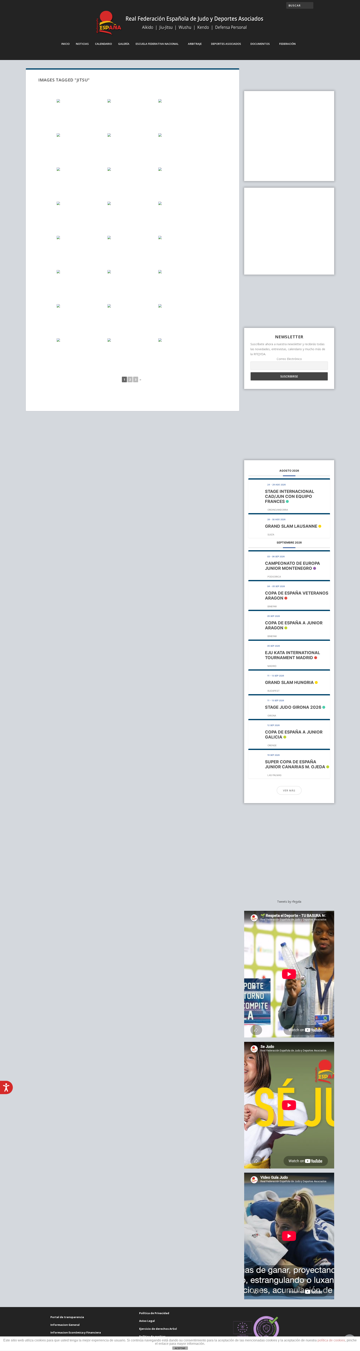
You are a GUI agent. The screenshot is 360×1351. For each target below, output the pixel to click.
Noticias (82, 44)
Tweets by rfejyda (289, 902)
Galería (123, 44)
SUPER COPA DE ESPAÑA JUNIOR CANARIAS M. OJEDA (295, 764)
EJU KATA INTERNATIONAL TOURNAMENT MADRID (292, 655)
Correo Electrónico (289, 359)
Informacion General (65, 1325)
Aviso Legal (147, 1321)
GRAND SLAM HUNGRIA (289, 682)
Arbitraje (195, 44)
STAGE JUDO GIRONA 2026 (293, 707)
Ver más (289, 790)
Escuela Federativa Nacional (157, 44)
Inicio (65, 44)
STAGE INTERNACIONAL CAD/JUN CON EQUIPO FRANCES (289, 496)
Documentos (260, 44)
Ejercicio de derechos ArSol (158, 1329)
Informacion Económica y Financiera (75, 1332)
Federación (287, 44)
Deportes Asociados (226, 44)
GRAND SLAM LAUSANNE (291, 526)
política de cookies (331, 1340)
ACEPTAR (180, 1348)
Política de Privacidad (154, 1313)
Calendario (103, 44)
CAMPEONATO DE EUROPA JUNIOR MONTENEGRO (292, 566)
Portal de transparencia (67, 1317)
